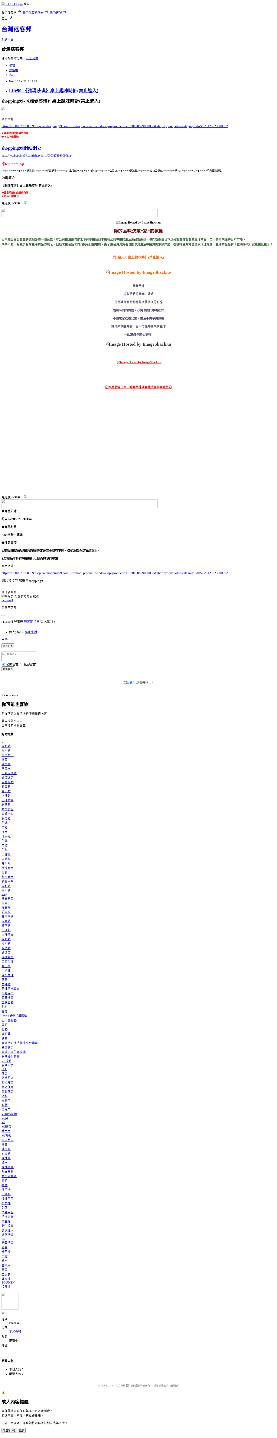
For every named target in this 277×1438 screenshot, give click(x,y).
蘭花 (5, 1011)
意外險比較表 (11, 988)
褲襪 (5, 1162)
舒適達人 (8, 1230)
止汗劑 (6, 795)
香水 (5, 1260)
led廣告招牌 (9, 1114)
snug (4, 894)
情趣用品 (8, 1198)
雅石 (5, 1006)
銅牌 (5, 1105)
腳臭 (5, 759)
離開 (21, 1430)
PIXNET (110, 1385)
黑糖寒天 (8, 1047)
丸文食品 (8, 809)
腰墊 (5, 1029)
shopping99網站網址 (21, 148)
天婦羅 (6, 854)
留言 (37, 621)
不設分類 (32, 58)
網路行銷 (8, 1234)
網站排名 (8, 1065)
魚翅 (5, 872)
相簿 (12, 65)
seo (3, 1238)
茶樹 (5, 1256)
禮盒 (5, 831)
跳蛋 (5, 1207)
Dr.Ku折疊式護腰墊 (14, 1015)
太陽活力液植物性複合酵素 (20, 1043)
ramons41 (7, 600)
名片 (12, 74)
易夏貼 (6, 786)
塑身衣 (6, 1274)
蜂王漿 (6, 966)
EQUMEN (8, 1282)
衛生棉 (6, 1221)
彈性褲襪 (8, 1167)
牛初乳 (6, 970)
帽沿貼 (6, 750)
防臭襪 (6, 768)
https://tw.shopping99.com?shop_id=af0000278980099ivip (37, 155)
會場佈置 (8, 1087)
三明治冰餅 (9, 773)
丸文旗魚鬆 (9, 1176)
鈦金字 (6, 1131)
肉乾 (5, 845)
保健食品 (8, 957)
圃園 (5, 1269)
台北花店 (8, 1091)
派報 (5, 1096)
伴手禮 (6, 836)
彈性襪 (6, 1158)
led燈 (5, 1118)
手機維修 (8, 1216)
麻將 (5, 1180)
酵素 (5, 979)
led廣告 (6, 1126)
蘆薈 (5, 1247)
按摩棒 (6, 1203)
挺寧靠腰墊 (9, 1020)
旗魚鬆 (6, 818)
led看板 (6, 1135)
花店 (5, 1073)
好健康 (6, 952)
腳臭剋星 (8, 755)
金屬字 (6, 1109)
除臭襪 (6, 764)
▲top (5, 638)
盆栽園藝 (8, 1002)
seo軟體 (6, 1061)
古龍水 (6, 1265)
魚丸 (5, 850)
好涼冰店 (8, 777)
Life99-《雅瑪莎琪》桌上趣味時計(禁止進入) (53, 90)
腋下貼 (6, 791)
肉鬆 (5, 827)
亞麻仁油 (8, 961)
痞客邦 (28, 621)
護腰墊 (6, 1034)
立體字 (6, 1100)
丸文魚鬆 (8, 1171)
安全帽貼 (8, 782)
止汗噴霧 (8, 800)
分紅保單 (8, 993)
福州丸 (6, 863)
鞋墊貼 (6, 804)
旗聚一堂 (8, 813)
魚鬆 (5, 822)
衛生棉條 (8, 1225)
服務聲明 (174, 1385)
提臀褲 (6, 1286)
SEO (4, 1069)
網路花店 (8, 1078)
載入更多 (8, 646)
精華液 (6, 1251)
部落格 (13, 70)
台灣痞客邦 (17, 29)
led (3, 1122)
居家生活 (31, 632)
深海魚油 (8, 975)
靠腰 (5, 1025)
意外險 (6, 984)
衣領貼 (6, 746)
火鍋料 (6, 859)
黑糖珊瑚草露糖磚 (14, 1052)
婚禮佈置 (8, 1082)
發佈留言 (8, 669)
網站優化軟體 (11, 1056)
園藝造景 (8, 997)
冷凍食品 (8, 868)
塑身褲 (6, 1279)
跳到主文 (8, 39)
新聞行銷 (8, 1242)
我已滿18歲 (9, 1430)
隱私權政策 (160, 1385)
